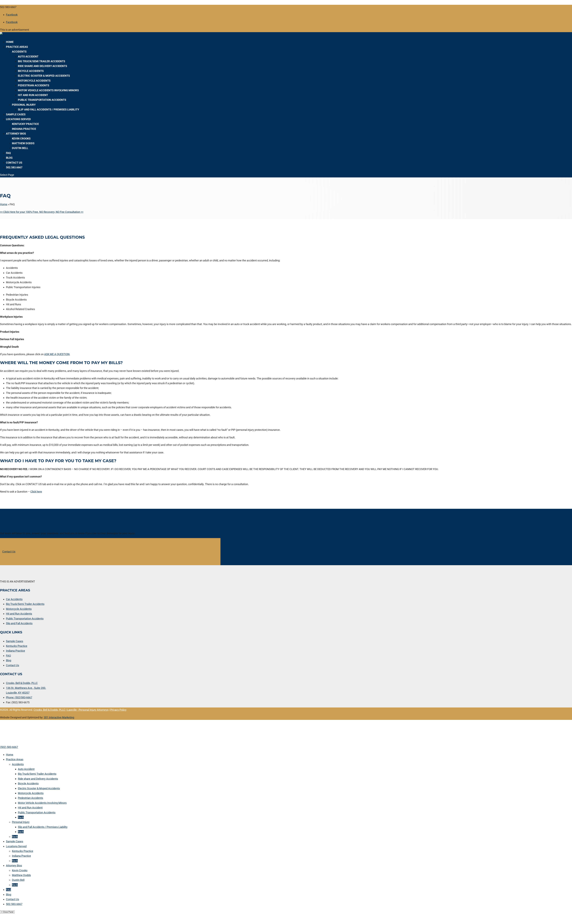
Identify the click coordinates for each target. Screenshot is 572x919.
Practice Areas (17, 46)
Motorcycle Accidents (34, 80)
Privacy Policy (118, 709)
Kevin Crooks (21, 138)
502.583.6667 (14, 167)
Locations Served (18, 119)
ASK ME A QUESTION (57, 354)
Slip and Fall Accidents (19, 623)
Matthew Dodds (23, 143)
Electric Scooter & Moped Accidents (44, 75)
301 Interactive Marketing (59, 717)
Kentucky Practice (25, 123)
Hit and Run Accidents (19, 613)
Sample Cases (15, 114)
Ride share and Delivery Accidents (42, 66)
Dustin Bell (20, 148)
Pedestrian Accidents (33, 85)
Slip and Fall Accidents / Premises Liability (48, 109)
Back (21, 817)
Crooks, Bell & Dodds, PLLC (22, 683)
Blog (9, 157)
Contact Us (14, 162)
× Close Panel (7, 912)
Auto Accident (28, 56)
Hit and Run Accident (33, 95)
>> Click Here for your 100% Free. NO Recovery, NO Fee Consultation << (41, 211)
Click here (36, 491)
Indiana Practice (24, 128)
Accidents (19, 51)
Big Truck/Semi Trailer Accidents (41, 61)
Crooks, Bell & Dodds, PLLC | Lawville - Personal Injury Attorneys (71, 709)
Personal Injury (24, 104)
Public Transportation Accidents (42, 99)
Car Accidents (14, 599)
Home (10, 41)
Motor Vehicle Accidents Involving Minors (48, 90)
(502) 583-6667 (9, 747)
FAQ (8, 153)
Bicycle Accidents (31, 70)
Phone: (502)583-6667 (19, 697)
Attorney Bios (16, 133)
